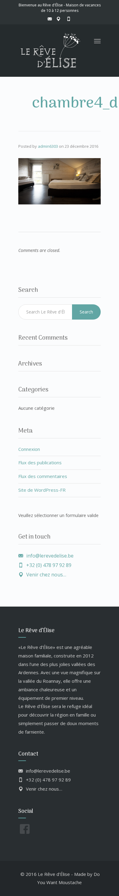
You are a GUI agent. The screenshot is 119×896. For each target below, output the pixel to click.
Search (86, 312)
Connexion (29, 449)
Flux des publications (40, 462)
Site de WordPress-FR (42, 490)
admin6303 (48, 146)
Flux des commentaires (42, 476)
